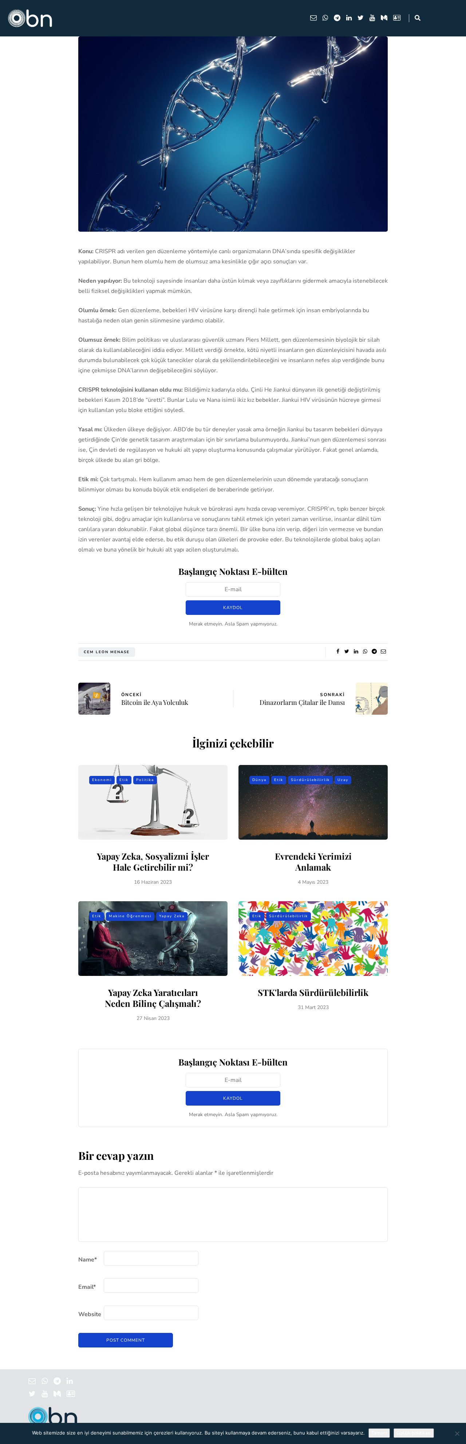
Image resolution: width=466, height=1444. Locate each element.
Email (87, 1287)
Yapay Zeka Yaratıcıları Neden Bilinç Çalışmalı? (153, 997)
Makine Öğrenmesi (130, 916)
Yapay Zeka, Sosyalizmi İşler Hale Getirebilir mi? (153, 861)
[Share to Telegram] (374, 651)
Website (89, 1314)
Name (87, 1260)
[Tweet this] (346, 651)
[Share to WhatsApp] (365, 651)
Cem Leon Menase (107, 652)
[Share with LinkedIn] (355, 651)
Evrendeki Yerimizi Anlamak (313, 861)
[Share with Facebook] (337, 651)
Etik (124, 779)
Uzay (342, 779)
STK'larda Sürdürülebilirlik (313, 992)
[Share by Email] (383, 651)
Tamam (379, 1433)
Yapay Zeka (172, 916)
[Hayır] (457, 1433)
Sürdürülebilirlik (310, 779)
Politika (145, 779)
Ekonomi (102, 779)
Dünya (259, 779)
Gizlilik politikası (413, 1433)
